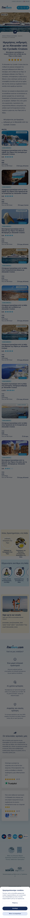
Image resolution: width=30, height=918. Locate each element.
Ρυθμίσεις (15, 902)
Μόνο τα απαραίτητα (15, 913)
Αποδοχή (15, 908)
